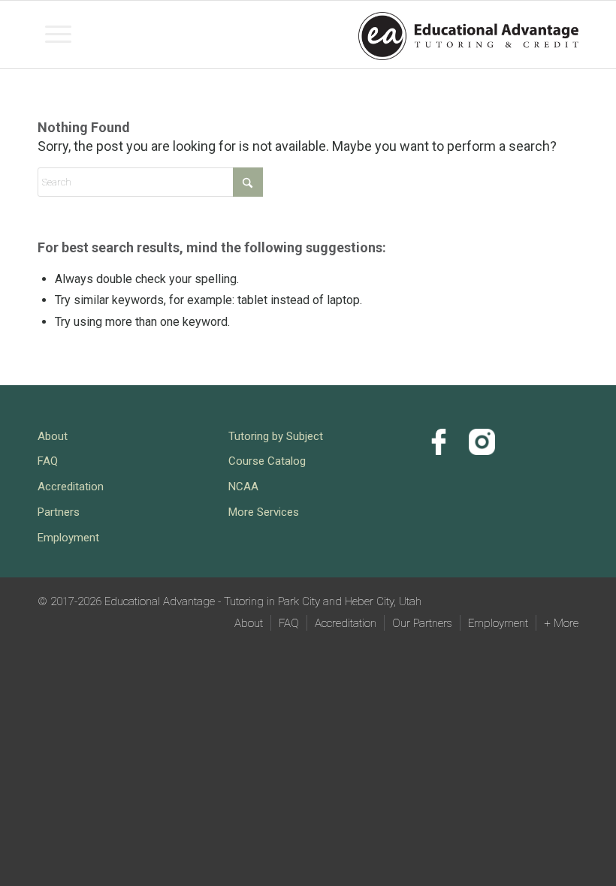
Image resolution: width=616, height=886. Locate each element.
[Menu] (58, 34)
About (53, 436)
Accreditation (71, 486)
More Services (263, 512)
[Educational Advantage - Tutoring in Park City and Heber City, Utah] (468, 33)
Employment (68, 537)
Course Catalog (267, 461)
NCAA (243, 486)
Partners (59, 512)
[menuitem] (58, 34)
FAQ (48, 461)
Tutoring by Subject (275, 436)
